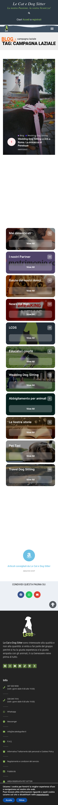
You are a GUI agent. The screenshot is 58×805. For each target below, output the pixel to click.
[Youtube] (15, 666)
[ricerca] (29, 13)
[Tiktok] (25, 666)
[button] (52, 28)
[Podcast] (30, 666)
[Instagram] (10, 666)
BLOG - (8, 39)
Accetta (9, 800)
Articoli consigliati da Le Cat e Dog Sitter (29, 566)
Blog (22, 136)
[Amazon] (34, 666)
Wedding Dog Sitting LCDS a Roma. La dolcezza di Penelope (34, 142)
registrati (36, 19)
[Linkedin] (20, 666)
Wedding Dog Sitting (38, 136)
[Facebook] (5, 666)
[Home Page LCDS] (6, 28)
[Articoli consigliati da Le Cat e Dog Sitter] (29, 555)
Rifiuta (21, 800)
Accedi (26, 19)
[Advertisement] (29, 193)
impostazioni (42, 794)
